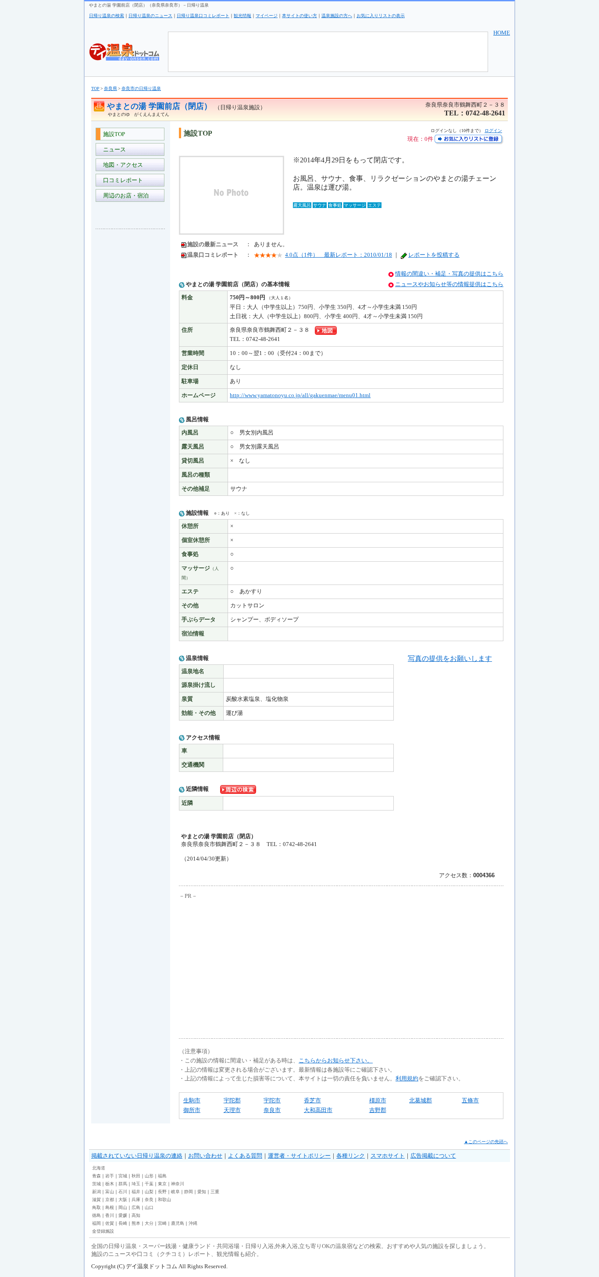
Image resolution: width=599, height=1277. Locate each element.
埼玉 (136, 1183)
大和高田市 (318, 1110)
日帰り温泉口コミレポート (203, 15)
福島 (162, 1175)
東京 (162, 1183)
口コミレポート (121, 180)
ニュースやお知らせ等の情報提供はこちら (449, 284)
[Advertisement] (131, 367)
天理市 (232, 1110)
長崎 (122, 1223)
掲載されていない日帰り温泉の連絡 (136, 1155)
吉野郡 (377, 1110)
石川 (122, 1191)
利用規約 (407, 1078)
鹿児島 (177, 1223)
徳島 (96, 1215)
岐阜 (175, 1191)
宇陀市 (272, 1100)
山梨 (149, 1191)
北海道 (98, 1168)
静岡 (188, 1191)
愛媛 (122, 1215)
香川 (109, 1215)
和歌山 (164, 1199)
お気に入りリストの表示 (381, 15)
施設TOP (112, 134)
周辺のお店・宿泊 (124, 195)
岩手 (109, 1175)
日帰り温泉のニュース (150, 15)
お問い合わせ (205, 1155)
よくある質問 (245, 1155)
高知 (136, 1215)
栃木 (109, 1183)
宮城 (122, 1175)
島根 (109, 1207)
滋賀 (96, 1199)
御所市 (191, 1110)
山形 (149, 1175)
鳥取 (96, 1207)
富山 (109, 1191)
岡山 (122, 1207)
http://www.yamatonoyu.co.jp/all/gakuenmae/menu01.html (300, 395)
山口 (149, 1207)
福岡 (96, 1223)
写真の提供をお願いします (450, 658)
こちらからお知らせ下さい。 (336, 1060)
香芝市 (312, 1100)
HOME (501, 32)
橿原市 (377, 1100)
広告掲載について (433, 1155)
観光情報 (242, 15)
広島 (136, 1207)
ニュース (113, 149)
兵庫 (136, 1199)
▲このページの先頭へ (486, 1141)
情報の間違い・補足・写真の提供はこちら (449, 273)
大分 (149, 1223)
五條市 (470, 1100)
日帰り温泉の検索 (106, 15)
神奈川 (177, 1183)
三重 (214, 1191)
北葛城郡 (420, 1100)
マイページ (267, 15)
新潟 (96, 1191)
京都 (109, 1199)
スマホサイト (388, 1155)
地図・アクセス (121, 164)
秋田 (136, 1175)
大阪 (122, 1199)
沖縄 (193, 1223)
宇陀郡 (232, 1100)
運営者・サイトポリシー (299, 1155)
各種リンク (350, 1155)
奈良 (149, 1199)
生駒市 (191, 1100)
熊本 (136, 1223)
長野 (162, 1191)
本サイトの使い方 (299, 15)
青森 (96, 1175)
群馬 (122, 1183)
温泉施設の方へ (336, 15)
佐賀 (109, 1223)
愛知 (201, 1191)
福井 (136, 1191)
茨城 (96, 1183)
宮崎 (162, 1223)
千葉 (149, 1183)
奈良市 (272, 1110)
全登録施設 (103, 1231)
